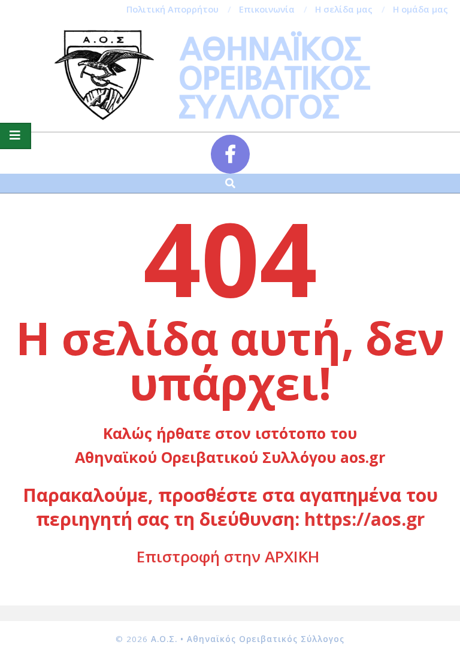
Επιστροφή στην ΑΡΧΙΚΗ (228, 556)
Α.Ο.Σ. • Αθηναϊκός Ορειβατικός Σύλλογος (247, 639)
